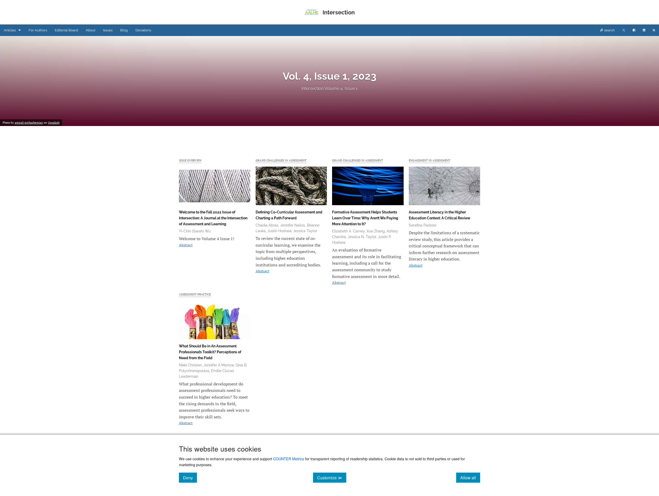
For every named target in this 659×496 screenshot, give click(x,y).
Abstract (186, 244)
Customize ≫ (331, 477)
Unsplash (53, 122)
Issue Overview (190, 160)
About (90, 30)
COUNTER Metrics (288, 458)
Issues (107, 30)
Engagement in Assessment (429, 160)
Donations (143, 30)
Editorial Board (66, 30)
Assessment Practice (195, 294)
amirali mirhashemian (29, 122)
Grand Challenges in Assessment (281, 160)
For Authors (38, 30)
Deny (190, 477)
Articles (10, 30)
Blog (124, 30)
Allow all (470, 477)
